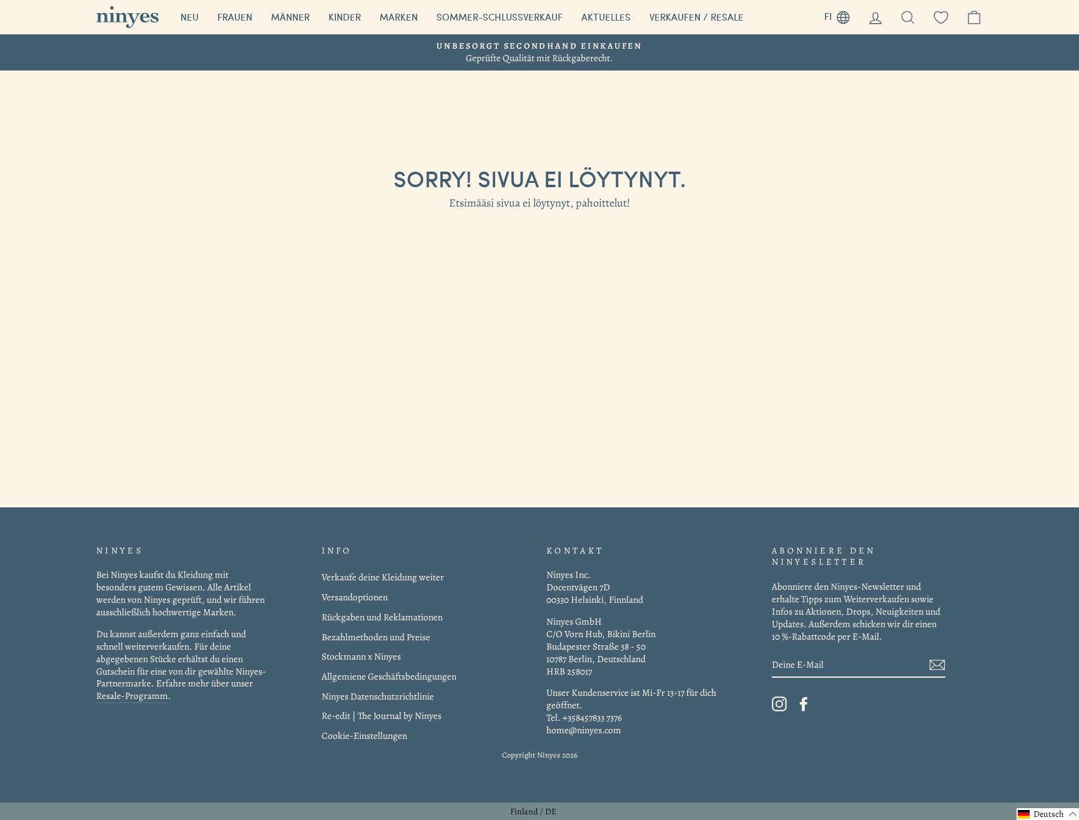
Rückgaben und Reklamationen (382, 616)
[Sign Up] (937, 665)
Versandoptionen (355, 596)
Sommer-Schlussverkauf (499, 17)
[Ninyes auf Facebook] (803, 703)
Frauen (234, 17)
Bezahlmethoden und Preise (376, 636)
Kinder (344, 17)
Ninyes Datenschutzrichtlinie (378, 696)
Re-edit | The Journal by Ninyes (381, 715)
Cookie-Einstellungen (364, 735)
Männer (290, 17)
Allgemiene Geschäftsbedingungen (389, 676)
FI (841, 14)
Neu (189, 17)
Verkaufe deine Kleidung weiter (383, 576)
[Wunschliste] (941, 17)
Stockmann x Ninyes (361, 656)
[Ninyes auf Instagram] (779, 703)
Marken (399, 17)
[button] (1048, 814)
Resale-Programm (132, 695)
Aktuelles (606, 17)
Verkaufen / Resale (696, 17)
